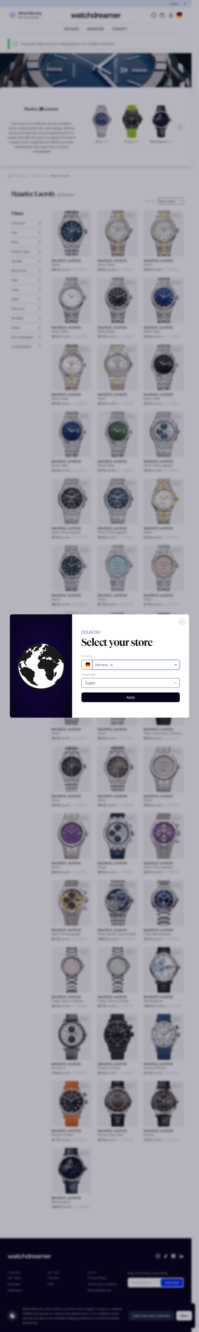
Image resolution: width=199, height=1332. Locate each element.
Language (88, 674)
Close (181, 621)
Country (86, 656)
